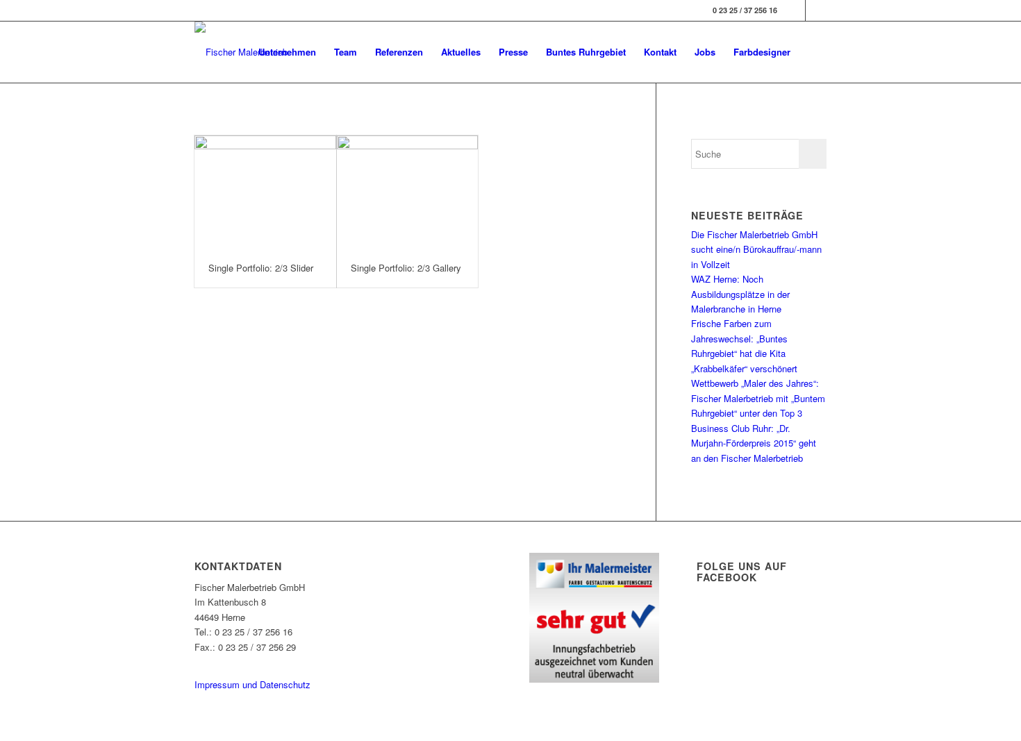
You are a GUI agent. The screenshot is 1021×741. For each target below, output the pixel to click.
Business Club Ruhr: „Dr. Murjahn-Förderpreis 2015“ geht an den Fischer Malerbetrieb (753, 443)
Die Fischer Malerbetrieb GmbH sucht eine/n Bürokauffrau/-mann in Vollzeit (756, 249)
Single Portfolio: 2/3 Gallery (406, 267)
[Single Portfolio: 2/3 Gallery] (408, 192)
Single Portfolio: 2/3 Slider (260, 267)
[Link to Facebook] (795, 10)
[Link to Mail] (816, 10)
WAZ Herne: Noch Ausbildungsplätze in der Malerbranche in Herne (740, 293)
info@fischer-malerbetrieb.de (251, 661)
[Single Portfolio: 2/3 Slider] (265, 192)
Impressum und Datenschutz (252, 684)
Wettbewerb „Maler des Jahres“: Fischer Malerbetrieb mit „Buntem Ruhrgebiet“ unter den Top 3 (758, 397)
